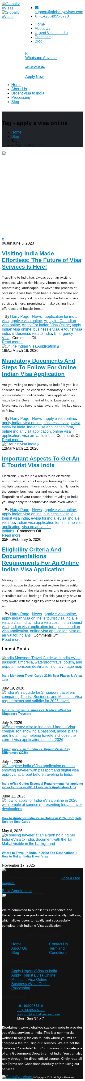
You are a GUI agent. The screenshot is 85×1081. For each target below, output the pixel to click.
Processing (44, 37)
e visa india (20, 622)
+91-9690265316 (30, 1006)
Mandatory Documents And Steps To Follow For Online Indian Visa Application (39, 367)
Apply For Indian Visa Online (46, 325)
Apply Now (34, 77)
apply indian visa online (22, 423)
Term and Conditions (58, 950)
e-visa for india (43, 518)
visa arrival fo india (38, 436)
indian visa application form (50, 427)
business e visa (46, 329)
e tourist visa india (58, 618)
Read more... (12, 342)
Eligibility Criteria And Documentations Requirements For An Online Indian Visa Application (40, 559)
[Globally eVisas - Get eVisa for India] (17, 1077)
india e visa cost (45, 622)
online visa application (49, 631)
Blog (38, 41)
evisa (75, 423)
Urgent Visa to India (51, 33)
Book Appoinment (17, 891)
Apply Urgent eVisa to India (34, 971)
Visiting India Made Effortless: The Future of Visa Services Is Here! (41, 260)
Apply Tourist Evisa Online (33, 975)
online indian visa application (26, 431)
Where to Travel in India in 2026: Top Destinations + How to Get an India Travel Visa (39, 854)
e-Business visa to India (32, 334)
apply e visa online (26, 321)
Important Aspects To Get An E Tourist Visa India (41, 461)
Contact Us (58, 944)
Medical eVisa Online (29, 980)
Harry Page (19, 316)
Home (40, 24)
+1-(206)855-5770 (53, 16)
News (37, 316)
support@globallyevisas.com (59, 12)
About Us (42, 28)
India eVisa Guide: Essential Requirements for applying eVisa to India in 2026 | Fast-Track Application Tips (42, 785)
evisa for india (13, 427)
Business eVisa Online (30, 984)
